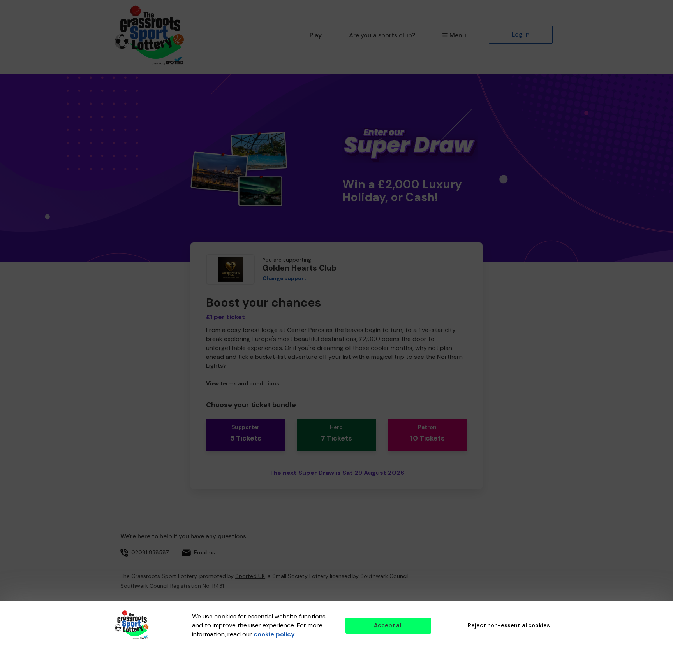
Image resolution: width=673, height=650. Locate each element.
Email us (204, 552)
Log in (521, 34)
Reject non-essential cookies (509, 625)
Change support (285, 278)
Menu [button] (457, 35)
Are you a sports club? (382, 35)
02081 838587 (150, 552)
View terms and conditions (242, 383)
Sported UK (250, 576)
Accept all (388, 625)
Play (316, 35)
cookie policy (274, 634)
